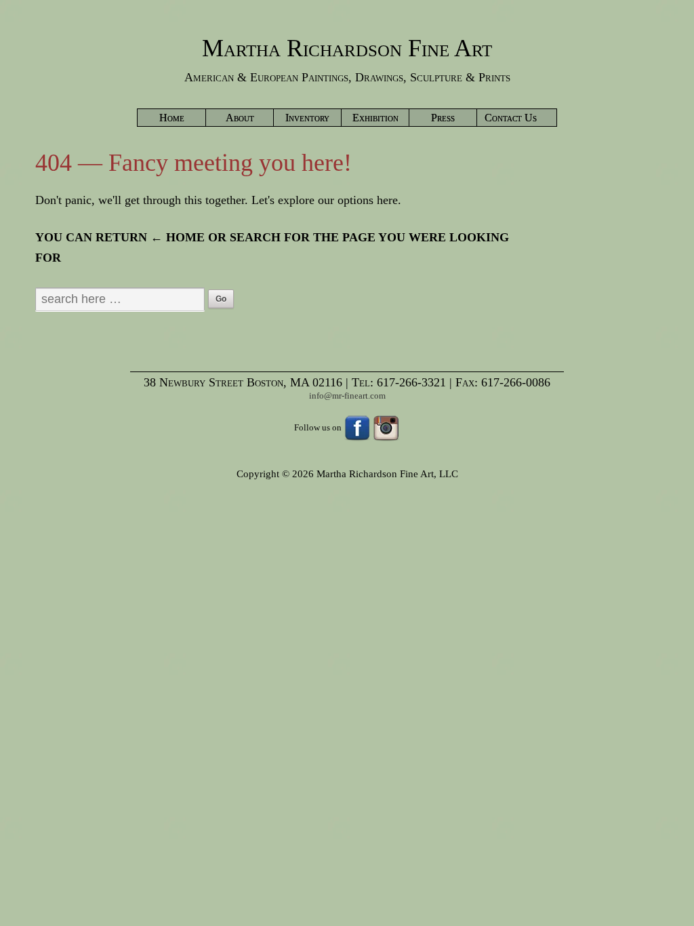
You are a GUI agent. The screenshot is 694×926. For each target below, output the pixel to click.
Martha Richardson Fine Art (347, 48)
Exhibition (375, 117)
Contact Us (511, 117)
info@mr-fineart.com (347, 395)
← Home (177, 237)
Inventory (307, 117)
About (240, 117)
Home (171, 117)
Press (443, 117)
